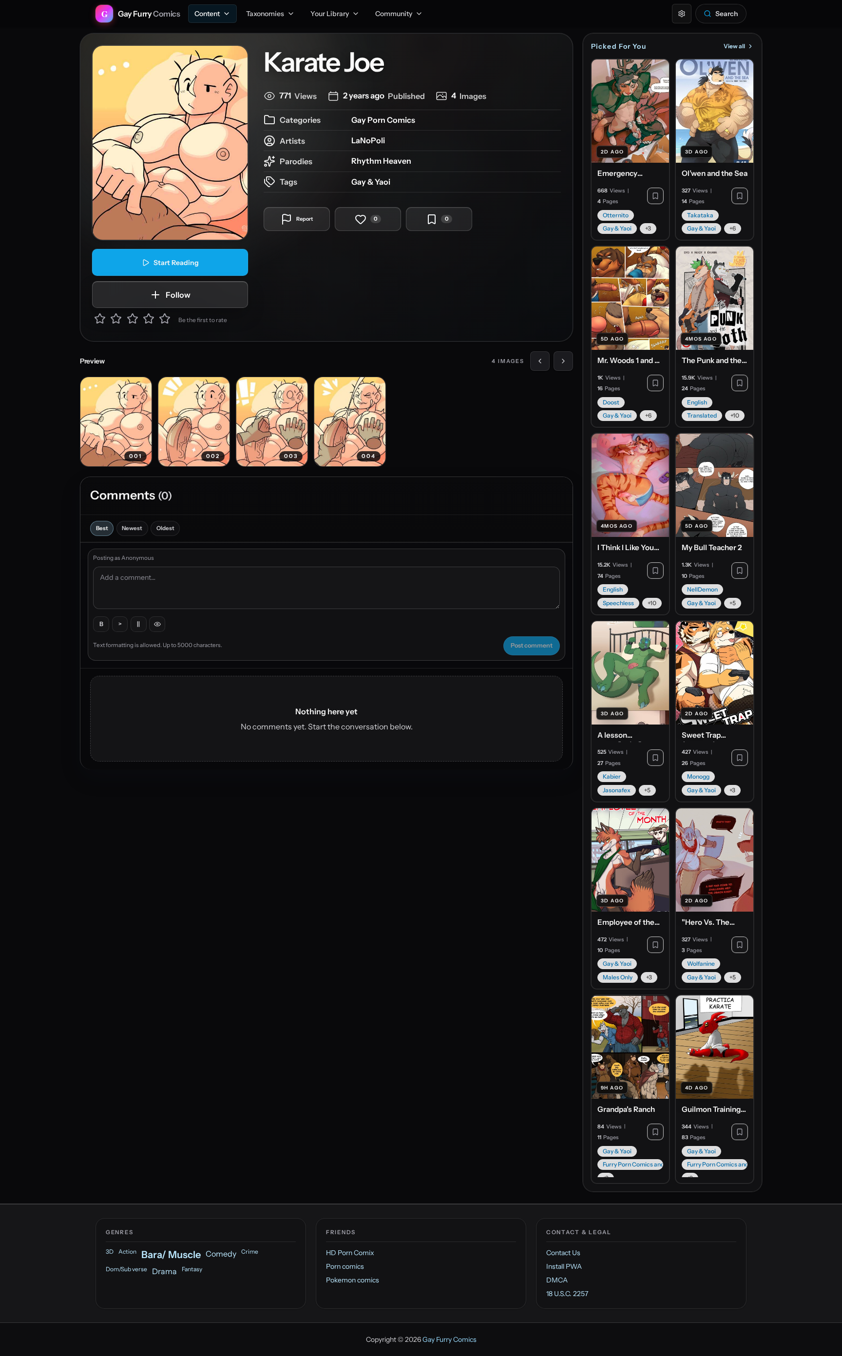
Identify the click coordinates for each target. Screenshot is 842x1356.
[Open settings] (681, 13)
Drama (164, 1271)
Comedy (221, 1254)
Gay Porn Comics (383, 120)
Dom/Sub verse (126, 1269)
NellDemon (702, 589)
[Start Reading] (170, 143)
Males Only (617, 977)
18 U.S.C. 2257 (567, 1293)
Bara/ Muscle (171, 1255)
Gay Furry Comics (449, 1339)
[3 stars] (132, 320)
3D (110, 1251)
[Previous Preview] (540, 361)
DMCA (557, 1280)
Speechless (618, 603)
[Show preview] (157, 624)
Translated (702, 415)
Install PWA (564, 1266)
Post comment (532, 645)
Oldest (165, 528)
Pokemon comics (352, 1280)
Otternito (616, 215)
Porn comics (345, 1266)
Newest (132, 528)
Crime (249, 1251)
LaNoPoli (368, 140)
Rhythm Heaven (381, 161)
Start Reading (176, 262)
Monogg (698, 776)
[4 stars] (148, 320)
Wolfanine (701, 963)
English (697, 402)
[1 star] (100, 320)
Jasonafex (617, 790)
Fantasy (192, 1269)
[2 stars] (116, 320)
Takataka (700, 215)
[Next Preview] (563, 361)
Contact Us (563, 1252)
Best (102, 528)
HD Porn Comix (350, 1252)
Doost (611, 402)
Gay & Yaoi (370, 182)
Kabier (612, 776)
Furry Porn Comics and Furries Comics (633, 1164)
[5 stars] (164, 320)
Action (127, 1251)
